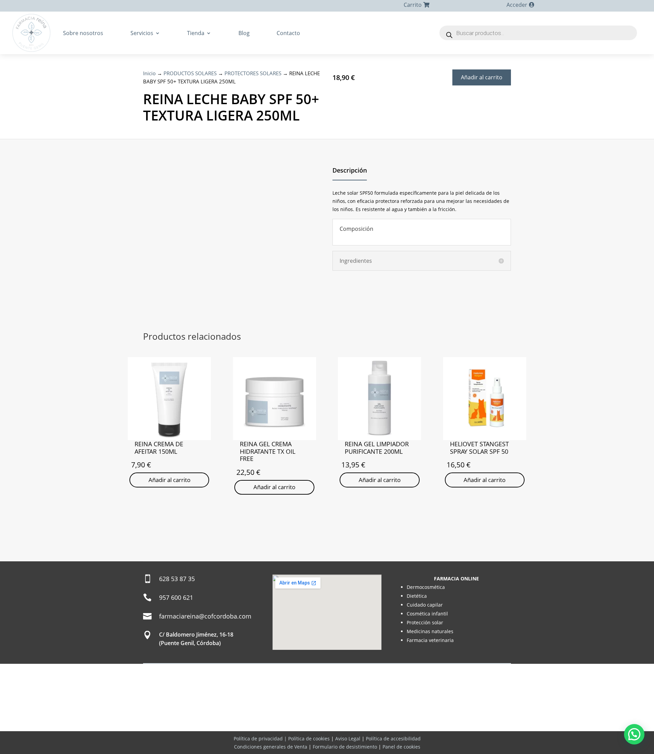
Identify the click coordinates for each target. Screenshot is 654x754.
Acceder (517, 5)
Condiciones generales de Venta (270, 746)
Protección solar (425, 622)
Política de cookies (309, 738)
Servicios (141, 33)
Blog (244, 33)
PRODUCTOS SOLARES (190, 73)
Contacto (288, 33)
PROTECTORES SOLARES (252, 73)
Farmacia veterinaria (430, 640)
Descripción (349, 170)
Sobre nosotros (83, 33)
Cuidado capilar (425, 604)
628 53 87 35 (177, 579)
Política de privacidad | (261, 738)
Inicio (149, 73)
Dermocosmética (426, 587)
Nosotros (282, 723)
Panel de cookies (401, 746)
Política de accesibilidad (393, 738)
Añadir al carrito (481, 77)
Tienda (195, 33)
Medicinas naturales (430, 631)
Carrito (413, 5)
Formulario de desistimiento (345, 746)
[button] (634, 734)
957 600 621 (176, 597)
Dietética (417, 596)
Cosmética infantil (427, 613)
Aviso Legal (347, 738)
